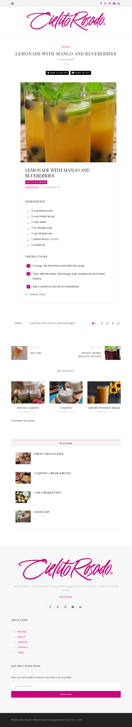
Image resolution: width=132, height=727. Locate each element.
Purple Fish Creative (73, 719)
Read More (66, 597)
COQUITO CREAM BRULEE (52, 473)
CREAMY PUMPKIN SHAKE (104, 407)
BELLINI (36, 353)
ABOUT (22, 636)
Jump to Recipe (58, 72)
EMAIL (21, 652)
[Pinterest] (9, 99)
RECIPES (22, 631)
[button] (26, 187)
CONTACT (23, 647)
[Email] (9, 107)
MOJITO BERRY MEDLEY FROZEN (90, 354)
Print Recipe (82, 72)
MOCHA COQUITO (28, 407)
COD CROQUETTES (47, 492)
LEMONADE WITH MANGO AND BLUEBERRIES (53, 323)
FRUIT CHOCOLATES (48, 453)
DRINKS (66, 47)
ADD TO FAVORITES (36, 182)
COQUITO (66, 407)
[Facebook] (9, 82)
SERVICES (23, 642)
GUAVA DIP (42, 511)
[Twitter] (9, 90)
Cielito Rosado (67, 59)
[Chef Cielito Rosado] (66, 20)
